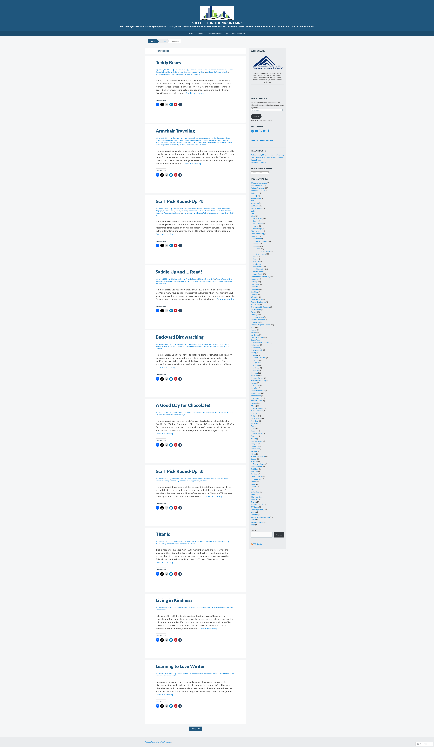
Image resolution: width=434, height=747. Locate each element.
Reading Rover (256, 441)
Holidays (193, 140)
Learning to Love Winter (180, 666)
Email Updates (259, 98)
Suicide (254, 487)
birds (199, 344)
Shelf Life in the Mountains (217, 23)
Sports (253, 482)
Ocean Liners (177, 544)
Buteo (255, 221)
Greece (229, 142)
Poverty (254, 436)
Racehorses (227, 281)
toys (198, 74)
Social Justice (256, 479)
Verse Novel (257, 433)
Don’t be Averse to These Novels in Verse (267, 157)
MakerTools (257, 398)
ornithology (180, 346)
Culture (218, 70)
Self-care (254, 471)
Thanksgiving (256, 497)
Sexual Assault (256, 477)
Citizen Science (258, 464)
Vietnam (256, 368)
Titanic (163, 534)
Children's (211, 70)
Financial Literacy (258, 319)
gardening (255, 335)
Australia (199, 142)
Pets (178, 281)
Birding (199, 346)
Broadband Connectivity (260, 277)
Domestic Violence (258, 302)
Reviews (178, 213)
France (224, 142)
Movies (205, 140)
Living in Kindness (174, 600)
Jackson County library (221, 213)
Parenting (255, 423)
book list (183, 481)
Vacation (203, 145)
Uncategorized (257, 509)
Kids (181, 72)
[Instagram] (265, 131)
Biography (159, 211)
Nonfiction (187, 72)
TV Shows (172, 142)
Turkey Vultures (257, 504)
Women (179, 142)
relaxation (159, 142)
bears (203, 72)
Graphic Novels (257, 337)
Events (207, 279)
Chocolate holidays (178, 415)
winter (174, 676)
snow (232, 674)
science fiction (256, 466)
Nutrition (254, 421)
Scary (258, 249)
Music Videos (258, 408)
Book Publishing (257, 233)
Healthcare (255, 347)
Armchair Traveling (175, 131)
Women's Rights (257, 522)
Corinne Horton (181, 607)
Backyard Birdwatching (180, 337)
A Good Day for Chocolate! (183, 405)
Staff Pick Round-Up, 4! (180, 201)
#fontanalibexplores (195, 138)
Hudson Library (257, 378)
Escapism (217, 142)
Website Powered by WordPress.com (158, 742)
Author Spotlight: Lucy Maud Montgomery (267, 155)
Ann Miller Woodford (261, 342)
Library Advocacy (258, 390)
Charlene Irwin (180, 70)
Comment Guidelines (214, 33)
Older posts (195, 729)
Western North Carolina (208, 674)
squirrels (159, 349)
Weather (254, 514)
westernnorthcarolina (163, 676)
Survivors (185, 544)
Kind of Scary (264, 251)
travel (197, 145)
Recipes (230, 412)
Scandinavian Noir (258, 456)
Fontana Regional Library (169, 140)
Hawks (255, 226)
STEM (253, 484)
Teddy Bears (168, 62)
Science (254, 461)
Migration (257, 363)
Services (254, 474)
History (170, 72)
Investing (256, 322)
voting (253, 512)
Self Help (254, 469)
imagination (165, 145)
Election (256, 360)
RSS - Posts (257, 544)
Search (253, 531)
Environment (224, 344)
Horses (214, 281)
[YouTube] (257, 131)
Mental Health (256, 401)
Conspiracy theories (260, 241)
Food (213, 211)
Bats (253, 211)
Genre (218, 211)
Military (256, 365)
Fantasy (254, 315)
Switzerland (190, 145)
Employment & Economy (260, 307)
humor (158, 145)
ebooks (256, 244)
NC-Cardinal (256, 418)
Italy (176, 145)
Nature (211, 140)
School (253, 459)
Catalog (254, 282)
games (253, 332)
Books (163, 41)
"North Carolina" (259, 357)
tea (252, 489)
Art (252, 201)
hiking (181, 140)
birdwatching (206, 344)
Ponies (220, 281)
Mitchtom (159, 74)
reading (194, 72)
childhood (209, 72)
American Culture (196, 70)
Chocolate (167, 415)
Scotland (182, 145)
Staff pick (203, 481)
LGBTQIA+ (255, 385)
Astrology (255, 203)
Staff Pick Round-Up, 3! (180, 471)
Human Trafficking (258, 380)
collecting (225, 72)
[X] (261, 131)
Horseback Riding (205, 281)
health (210, 213)
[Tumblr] (268, 131)
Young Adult (187, 142)
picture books (258, 271)
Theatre (254, 499)
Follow (256, 116)
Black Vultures (256, 231)
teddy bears (180, 74)
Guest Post (255, 340)
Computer (255, 289)
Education (215, 344)
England (211, 142)
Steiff (173, 74)
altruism (217, 607)
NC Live (254, 416)
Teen (253, 494)
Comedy (254, 287)
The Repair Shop (191, 74)
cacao (161, 415)
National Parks (257, 411)
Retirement (255, 449)
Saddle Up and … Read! (179, 272)
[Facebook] (253, 131)
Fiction (224, 70)
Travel (165, 142)
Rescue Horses (161, 283)
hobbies (220, 346)
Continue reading (195, 93)
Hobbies (176, 72)
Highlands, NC (256, 350)
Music (253, 406)
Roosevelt (167, 74)
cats (254, 428)
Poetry (166, 213)
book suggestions (193, 481)
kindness (223, 607)
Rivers (253, 454)
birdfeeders (193, 346)
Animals (218, 209)
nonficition (225, 674)
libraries (254, 388)
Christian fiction (202, 213)
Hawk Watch (258, 223)
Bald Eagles (255, 206)
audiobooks (257, 239)
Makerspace (256, 395)
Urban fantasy (187, 213)
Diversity (184, 211)
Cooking (171, 211)
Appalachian (206, 138)
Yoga (253, 525)
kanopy (254, 383)
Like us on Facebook (262, 140)
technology (255, 492)
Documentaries (257, 299)
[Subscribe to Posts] (252, 544)
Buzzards (254, 279)
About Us (199, 33)
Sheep (255, 195)
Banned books (256, 208)
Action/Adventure (258, 188)
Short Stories (261, 254)
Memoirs (199, 140)
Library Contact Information (235, 33)
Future (253, 330)
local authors (256, 393)
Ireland (172, 145)
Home (191, 33)
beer (253, 213)
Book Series (194, 281)
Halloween (255, 345)
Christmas (217, 72)
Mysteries (224, 478)
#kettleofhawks (257, 185)
